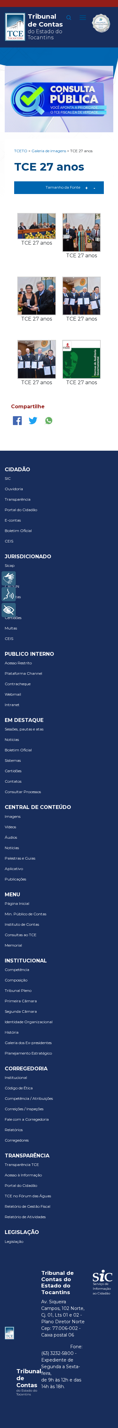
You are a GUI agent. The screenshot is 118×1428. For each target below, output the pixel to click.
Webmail (13, 694)
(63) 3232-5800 (57, 1353)
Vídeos (10, 826)
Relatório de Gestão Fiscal (27, 1206)
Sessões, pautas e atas (24, 729)
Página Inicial (17, 903)
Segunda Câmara (21, 1011)
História (12, 1032)
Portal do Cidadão (21, 509)
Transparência (18, 499)
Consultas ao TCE (21, 934)
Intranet (12, 704)
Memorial (13, 945)
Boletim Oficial (18, 530)
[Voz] (9, 594)
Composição (16, 980)
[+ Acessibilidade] (9, 610)
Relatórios (14, 1129)
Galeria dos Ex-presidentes (28, 1042)
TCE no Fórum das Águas (28, 1195)
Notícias (12, 739)
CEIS (9, 541)
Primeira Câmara (21, 1001)
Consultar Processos (23, 791)
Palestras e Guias (20, 858)
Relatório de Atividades (25, 1216)
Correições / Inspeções (24, 1108)
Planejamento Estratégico (28, 1053)
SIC (8, 478)
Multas (11, 628)
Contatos (13, 781)
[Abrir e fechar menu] (82, 17)
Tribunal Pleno (18, 990)
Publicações (15, 879)
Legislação (14, 1241)
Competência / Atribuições (29, 1098)
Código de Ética (19, 1088)
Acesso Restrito (18, 663)
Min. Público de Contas (25, 913)
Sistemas (13, 760)
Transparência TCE (22, 1164)
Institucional (16, 1077)
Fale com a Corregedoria (27, 1119)
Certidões (13, 617)
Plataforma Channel (23, 673)
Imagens (12, 816)
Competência (17, 969)
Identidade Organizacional (29, 1021)
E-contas (13, 520)
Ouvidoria (14, 488)
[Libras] (9, 578)
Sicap (9, 565)
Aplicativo (14, 868)
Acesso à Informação (23, 1175)
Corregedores (17, 1140)
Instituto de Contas (22, 924)
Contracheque (18, 683)
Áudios (11, 837)
